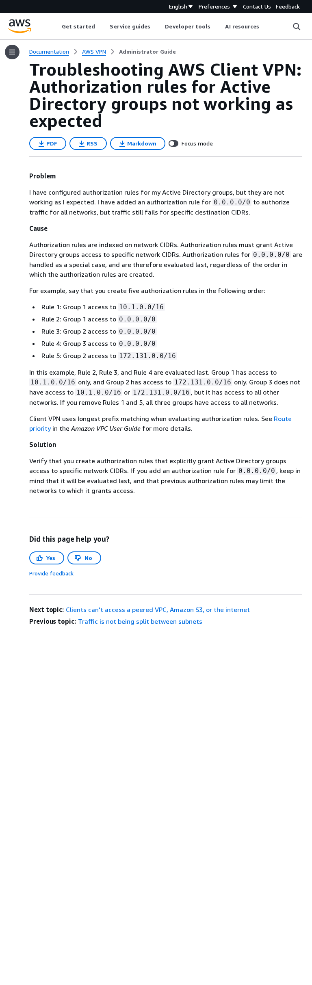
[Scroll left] (55, 26)
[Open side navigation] (12, 52)
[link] (147, 52)
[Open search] (296, 26)
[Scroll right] (265, 26)
